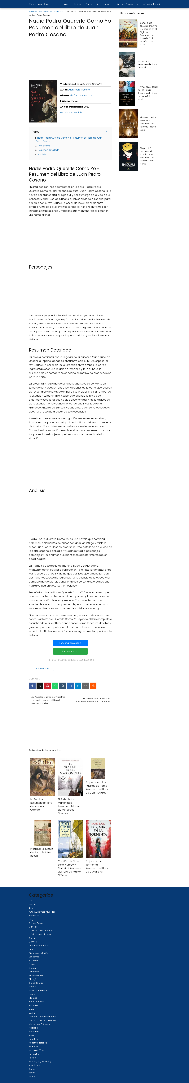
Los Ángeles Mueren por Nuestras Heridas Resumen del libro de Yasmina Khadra (48, 700)
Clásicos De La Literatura (41, 930)
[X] (40, 686)
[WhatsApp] (55, 686)
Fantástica (34, 971)
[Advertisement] (70, 58)
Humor (32, 994)
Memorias (34, 1031)
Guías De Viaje (36, 983)
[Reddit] (93, 686)
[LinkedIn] (70, 686)
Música (32, 1035)
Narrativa (33, 1039)
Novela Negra (104, 4)
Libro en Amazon (70, 651)
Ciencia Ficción (36, 923)
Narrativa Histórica (38, 1042)
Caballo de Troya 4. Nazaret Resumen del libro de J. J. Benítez (93, 700)
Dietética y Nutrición (38, 953)
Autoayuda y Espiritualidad (42, 911)
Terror (89, 4)
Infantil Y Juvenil (151, 4)
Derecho (33, 949)
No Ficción (34, 1046)
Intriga (77, 4)
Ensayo (32, 964)
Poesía (32, 1057)
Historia (32, 986)
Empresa (33, 960)
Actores (33, 904)
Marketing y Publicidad (40, 1024)
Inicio (66, 4)
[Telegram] (78, 686)
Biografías (34, 915)
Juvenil (32, 1013)
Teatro (32, 1069)
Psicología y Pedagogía (41, 1061)
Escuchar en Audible (71, 112)
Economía (34, 956)
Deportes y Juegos (38, 945)
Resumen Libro (39, 4)
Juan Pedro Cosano (79, 89)
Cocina (32, 938)
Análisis (42, 154)
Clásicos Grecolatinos (40, 934)
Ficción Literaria (36, 975)
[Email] (85, 686)
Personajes (44, 145)
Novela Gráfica (36, 1050)
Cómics (33, 941)
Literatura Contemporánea (42, 1020)
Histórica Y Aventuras (127, 4)
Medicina (33, 1027)
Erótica (32, 968)
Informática (34, 1005)
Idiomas (33, 998)
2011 (30, 900)
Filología (33, 979)
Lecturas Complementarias (42, 1016)
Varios (32, 1076)
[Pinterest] (47, 686)
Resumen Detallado (48, 150)
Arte (31, 908)
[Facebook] (32, 686)
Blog (31, 919)
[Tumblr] (62, 686)
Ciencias (33, 926)
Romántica (34, 1065)
